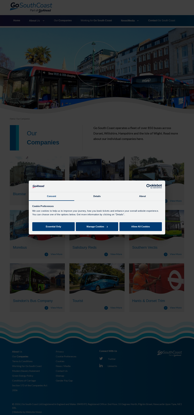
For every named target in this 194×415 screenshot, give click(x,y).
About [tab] (142, 196)
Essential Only (53, 226)
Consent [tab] (51, 196)
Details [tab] (97, 196)
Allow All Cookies (140, 226)
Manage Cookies (95, 226)
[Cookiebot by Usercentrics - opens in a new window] (148, 186)
